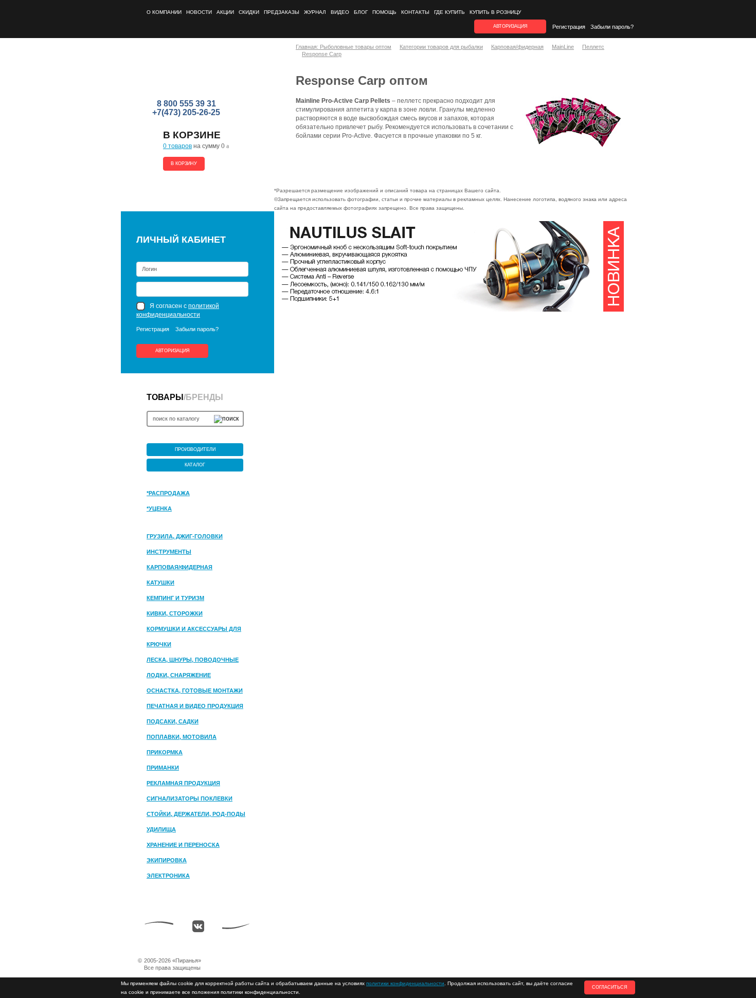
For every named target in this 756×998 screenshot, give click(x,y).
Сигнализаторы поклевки (189, 798)
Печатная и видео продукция (195, 706)
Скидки (249, 12)
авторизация (510, 26)
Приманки (163, 768)
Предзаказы (281, 12)
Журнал (315, 12)
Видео (340, 12)
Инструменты (169, 552)
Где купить (449, 12)
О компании (164, 12)
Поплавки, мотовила (182, 737)
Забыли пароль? (612, 27)
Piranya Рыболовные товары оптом (187, 72)
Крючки (159, 644)
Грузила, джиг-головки (185, 536)
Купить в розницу (495, 12)
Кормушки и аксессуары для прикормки (194, 629)
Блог (361, 12)
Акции (225, 12)
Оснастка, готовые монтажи (195, 690)
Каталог (195, 464)
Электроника (168, 876)
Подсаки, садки (173, 721)
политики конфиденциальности (405, 983)
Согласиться (609, 987)
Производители (195, 449)
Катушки (160, 582)
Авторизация (172, 350)
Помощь (384, 12)
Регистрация (568, 27)
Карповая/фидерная (179, 567)
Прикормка (165, 752)
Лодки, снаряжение (179, 675)
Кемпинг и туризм (175, 598)
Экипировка (167, 860)
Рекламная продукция (183, 783)
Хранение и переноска (183, 845)
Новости (199, 12)
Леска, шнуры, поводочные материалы (193, 660)
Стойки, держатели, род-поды (196, 814)
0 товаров (177, 146)
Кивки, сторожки (175, 613)
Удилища (161, 829)
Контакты (415, 12)
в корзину (184, 163)
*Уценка (159, 508)
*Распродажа (168, 493)
